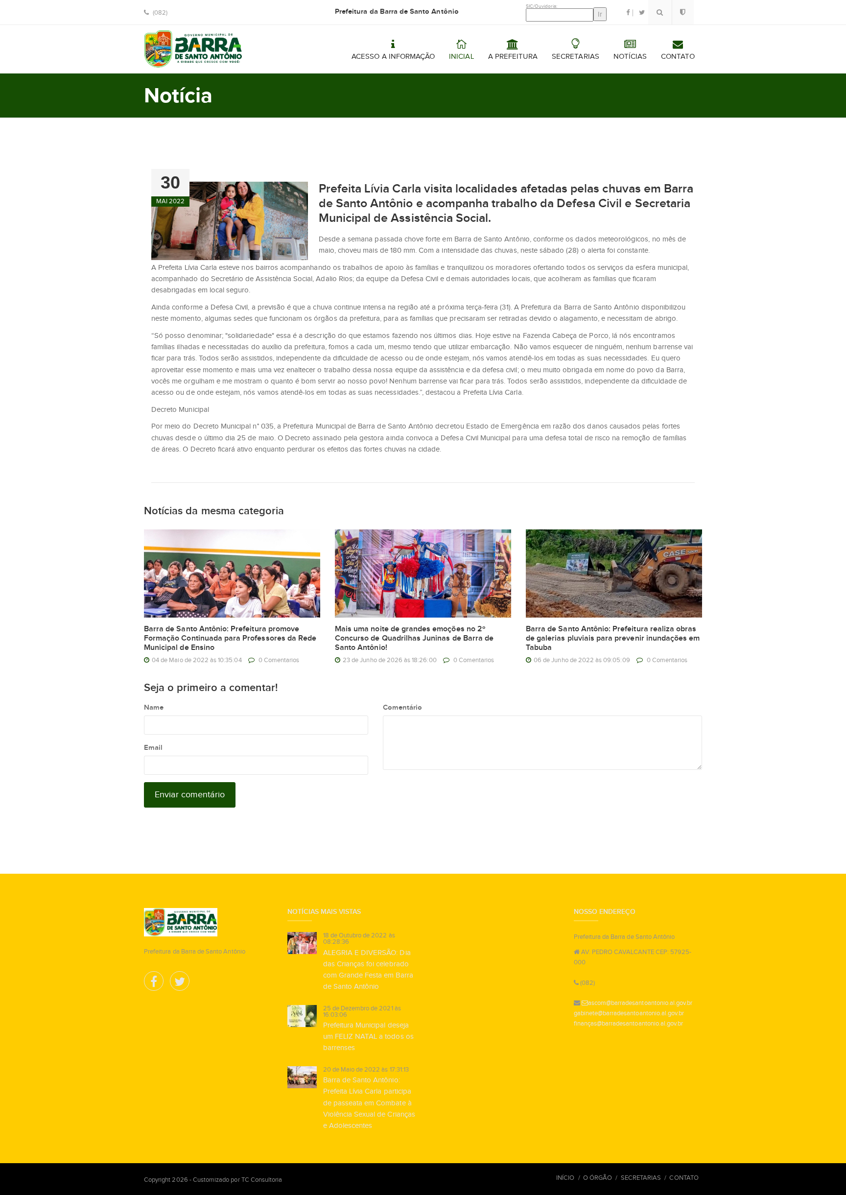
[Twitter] (179, 983)
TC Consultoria (261, 1179)
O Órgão (597, 1177)
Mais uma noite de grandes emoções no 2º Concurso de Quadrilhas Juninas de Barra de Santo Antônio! (414, 638)
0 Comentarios (279, 660)
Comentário (403, 707)
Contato (683, 1177)
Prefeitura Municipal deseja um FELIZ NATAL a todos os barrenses (368, 1036)
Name (154, 707)
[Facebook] (154, 983)
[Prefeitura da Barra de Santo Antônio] (193, 49)
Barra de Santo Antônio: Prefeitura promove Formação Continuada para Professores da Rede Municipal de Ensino (230, 638)
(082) (159, 12)
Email (153, 747)
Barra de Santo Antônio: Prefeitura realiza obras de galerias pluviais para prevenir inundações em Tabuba (613, 638)
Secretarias (641, 1177)
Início (565, 1177)
